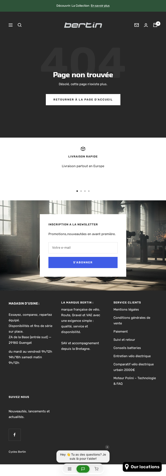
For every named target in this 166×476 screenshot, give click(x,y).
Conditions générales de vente (131, 320)
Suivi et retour (124, 340)
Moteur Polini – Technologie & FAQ (134, 381)
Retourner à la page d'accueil (83, 99)
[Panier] (155, 25)
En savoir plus (100, 6)
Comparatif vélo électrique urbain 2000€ (133, 367)
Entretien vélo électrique (132, 356)
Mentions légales (126, 309)
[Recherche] (20, 25)
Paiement (120, 331)
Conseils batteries (127, 348)
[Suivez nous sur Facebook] (15, 435)
